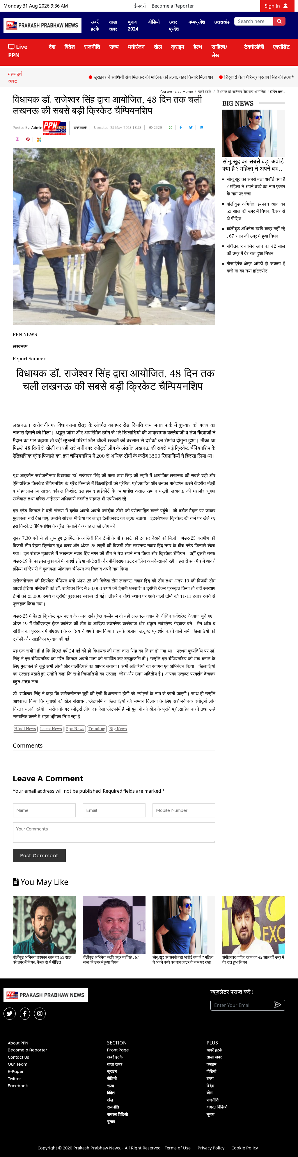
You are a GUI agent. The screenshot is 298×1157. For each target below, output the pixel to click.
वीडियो (154, 22)
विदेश (70, 47)
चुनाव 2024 (133, 25)
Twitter (14, 1078)
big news (118, 729)
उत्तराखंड (222, 22)
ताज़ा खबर (113, 25)
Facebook (18, 1085)
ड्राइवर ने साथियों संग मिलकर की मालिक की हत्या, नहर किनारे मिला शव (130, 77)
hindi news (25, 729)
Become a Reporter (173, 6)
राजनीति (92, 47)
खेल (158, 47)
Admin (37, 127)
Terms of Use (178, 1148)
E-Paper (16, 1071)
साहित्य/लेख (220, 51)
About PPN (18, 1043)
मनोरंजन (136, 47)
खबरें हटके (95, 25)
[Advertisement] (260, 320)
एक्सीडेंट (281, 47)
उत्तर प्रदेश (174, 25)
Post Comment (39, 855)
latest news (51, 729)
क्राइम (177, 47)
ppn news (75, 729)
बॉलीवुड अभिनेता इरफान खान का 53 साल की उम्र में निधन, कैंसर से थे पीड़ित (256, 211)
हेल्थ (198, 47)
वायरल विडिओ (117, 1114)
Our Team (17, 1064)
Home (188, 91)
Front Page (118, 1050)
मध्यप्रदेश (197, 22)
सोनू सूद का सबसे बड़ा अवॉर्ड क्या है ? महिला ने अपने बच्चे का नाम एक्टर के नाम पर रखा (256, 187)
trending (96, 729)
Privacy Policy (211, 1148)
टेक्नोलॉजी (254, 47)
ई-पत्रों (140, 6)
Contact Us (18, 1057)
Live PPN (17, 51)
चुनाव (111, 1121)
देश (52, 47)
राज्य (114, 47)
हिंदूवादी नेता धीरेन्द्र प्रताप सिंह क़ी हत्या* (236, 77)
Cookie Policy (244, 1148)
